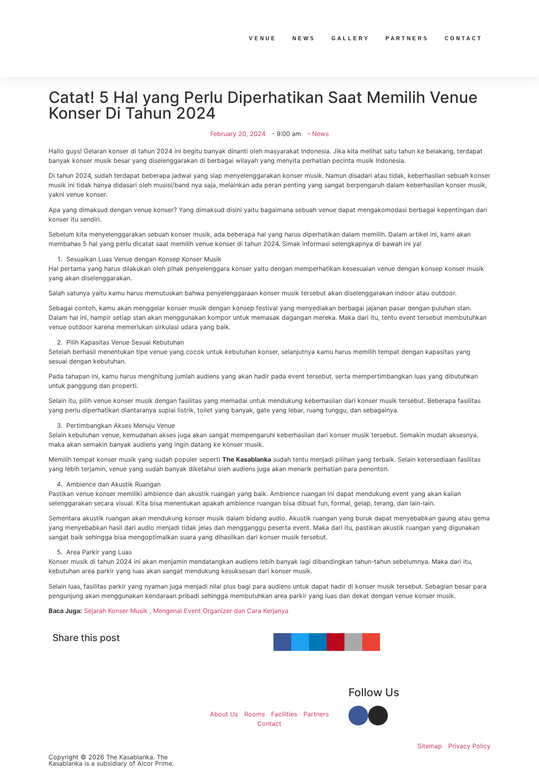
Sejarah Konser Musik (116, 611)
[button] (282, 642)
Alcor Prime (154, 763)
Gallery (350, 38)
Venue (263, 38)
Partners (407, 38)
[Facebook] (358, 715)
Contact (464, 38)
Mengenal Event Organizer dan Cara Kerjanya (220, 611)
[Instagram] (378, 715)
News (304, 38)
